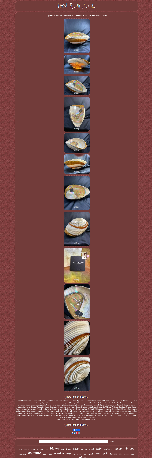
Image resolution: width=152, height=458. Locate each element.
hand (98, 453)
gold (105, 453)
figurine (113, 454)
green (79, 454)
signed (90, 454)
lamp (62, 449)
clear (132, 454)
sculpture (108, 449)
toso (50, 454)
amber (126, 454)
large (68, 453)
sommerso (34, 449)
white (20, 449)
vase (75, 448)
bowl (91, 449)
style (26, 449)
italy (99, 448)
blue (68, 448)
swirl (85, 454)
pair (120, 454)
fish (82, 449)
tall (47, 449)
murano (34, 453)
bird (74, 454)
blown (54, 448)
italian (118, 448)
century (45, 454)
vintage (129, 448)
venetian (59, 453)
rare (42, 449)
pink (86, 449)
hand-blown (22, 454)
